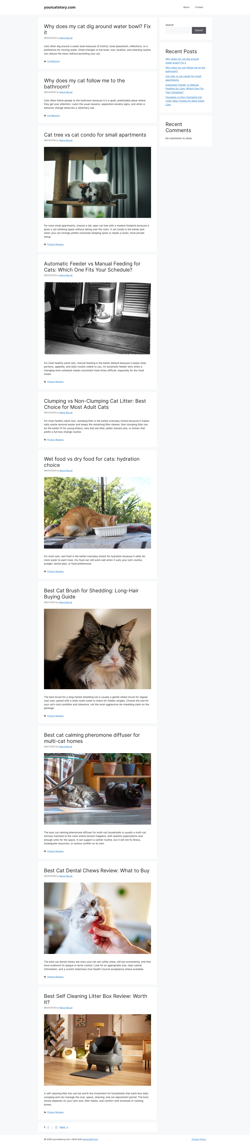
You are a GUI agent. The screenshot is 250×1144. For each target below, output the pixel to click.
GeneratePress (90, 1139)
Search (170, 24)
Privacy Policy (199, 1139)
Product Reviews (55, 244)
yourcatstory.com (60, 7)
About (186, 7)
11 (56, 1127)
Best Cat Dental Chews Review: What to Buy (96, 870)
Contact (199, 7)
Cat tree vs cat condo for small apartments (95, 135)
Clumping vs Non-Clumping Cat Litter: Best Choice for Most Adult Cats (95, 404)
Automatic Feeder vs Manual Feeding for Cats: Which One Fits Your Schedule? (92, 267)
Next (64, 1127)
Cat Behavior (53, 61)
